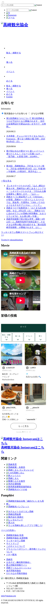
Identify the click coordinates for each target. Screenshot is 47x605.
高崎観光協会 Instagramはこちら (22, 449)
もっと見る (23, 426)
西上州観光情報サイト (16, 565)
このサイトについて (15, 546)
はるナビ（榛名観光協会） (18, 562)
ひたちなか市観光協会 (16, 573)
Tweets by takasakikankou (12, 240)
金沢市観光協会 (13, 570)
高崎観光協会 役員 (15, 535)
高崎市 (9, 559)
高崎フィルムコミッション (18, 568)
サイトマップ (12, 543)
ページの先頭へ (8, 530)
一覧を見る (6, 181)
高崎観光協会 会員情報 (17, 538)
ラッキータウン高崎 (15, 541)
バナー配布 (11, 554)
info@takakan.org (8, 596)
